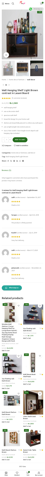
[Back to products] (6, 85)
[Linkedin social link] (17, 161)
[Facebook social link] (8, 161)
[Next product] (9, 85)
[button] (4, 34)
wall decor (31, 80)
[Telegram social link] (23, 161)
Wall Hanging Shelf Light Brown (17, 156)
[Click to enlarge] (6, 55)
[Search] (13, 3)
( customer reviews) (19, 98)
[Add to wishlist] (19, 306)
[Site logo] (22, 3)
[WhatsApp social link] (20, 161)
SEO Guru (22, 466)
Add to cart (20, 139)
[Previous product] (3, 85)
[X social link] (11, 161)
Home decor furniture (16, 80)
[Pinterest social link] (14, 161)
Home (4, 80)
